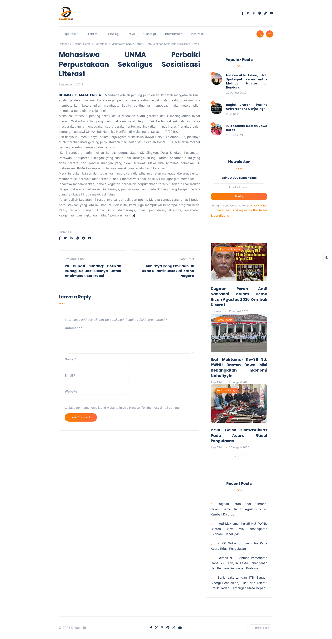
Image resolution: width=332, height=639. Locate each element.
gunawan (216, 311)
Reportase (69, 34)
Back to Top (262, 627)
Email (70, 375)
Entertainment (173, 34)
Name (70, 359)
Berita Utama (224, 319)
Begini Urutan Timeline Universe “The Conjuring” (246, 107)
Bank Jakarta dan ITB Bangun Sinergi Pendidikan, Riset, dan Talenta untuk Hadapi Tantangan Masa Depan (239, 583)
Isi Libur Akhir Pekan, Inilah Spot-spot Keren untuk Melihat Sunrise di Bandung (246, 81)
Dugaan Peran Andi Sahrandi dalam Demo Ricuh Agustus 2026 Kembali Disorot (239, 296)
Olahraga (149, 34)
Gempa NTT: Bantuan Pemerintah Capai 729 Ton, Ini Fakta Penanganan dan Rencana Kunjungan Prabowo (239, 563)
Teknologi (112, 34)
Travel (131, 34)
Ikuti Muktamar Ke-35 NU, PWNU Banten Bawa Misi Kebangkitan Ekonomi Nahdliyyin (239, 367)
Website (71, 391)
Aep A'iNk (217, 382)
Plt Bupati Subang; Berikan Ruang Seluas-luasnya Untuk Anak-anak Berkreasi (93, 271)
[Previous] (236, 456)
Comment (73, 328)
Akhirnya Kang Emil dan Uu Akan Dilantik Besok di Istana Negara (168, 271)
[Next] (242, 456)
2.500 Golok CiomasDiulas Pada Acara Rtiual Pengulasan (239, 435)
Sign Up (239, 196)
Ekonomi (92, 34)
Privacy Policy (258, 205)
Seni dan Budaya (227, 390)
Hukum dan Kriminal (228, 249)
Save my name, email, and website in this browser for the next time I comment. (125, 407)
